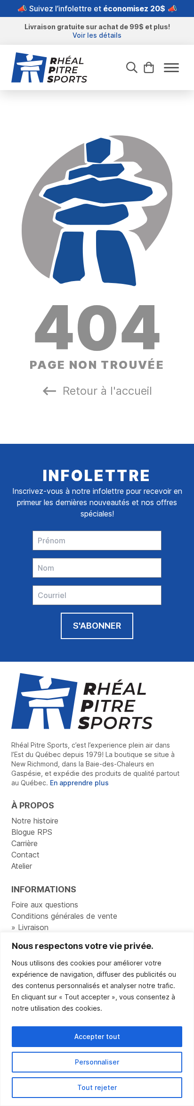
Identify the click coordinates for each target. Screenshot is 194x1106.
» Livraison (29, 927)
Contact (25, 854)
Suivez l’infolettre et (97, 8)
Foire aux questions (44, 904)
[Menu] (171, 67)
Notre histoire (34, 820)
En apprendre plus (79, 783)
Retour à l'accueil (107, 391)
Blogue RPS (31, 832)
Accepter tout (97, 1036)
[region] (97, 1019)
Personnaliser (97, 1062)
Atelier (21, 866)
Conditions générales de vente (64, 916)
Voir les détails (97, 35)
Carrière (24, 843)
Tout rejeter (97, 1087)
